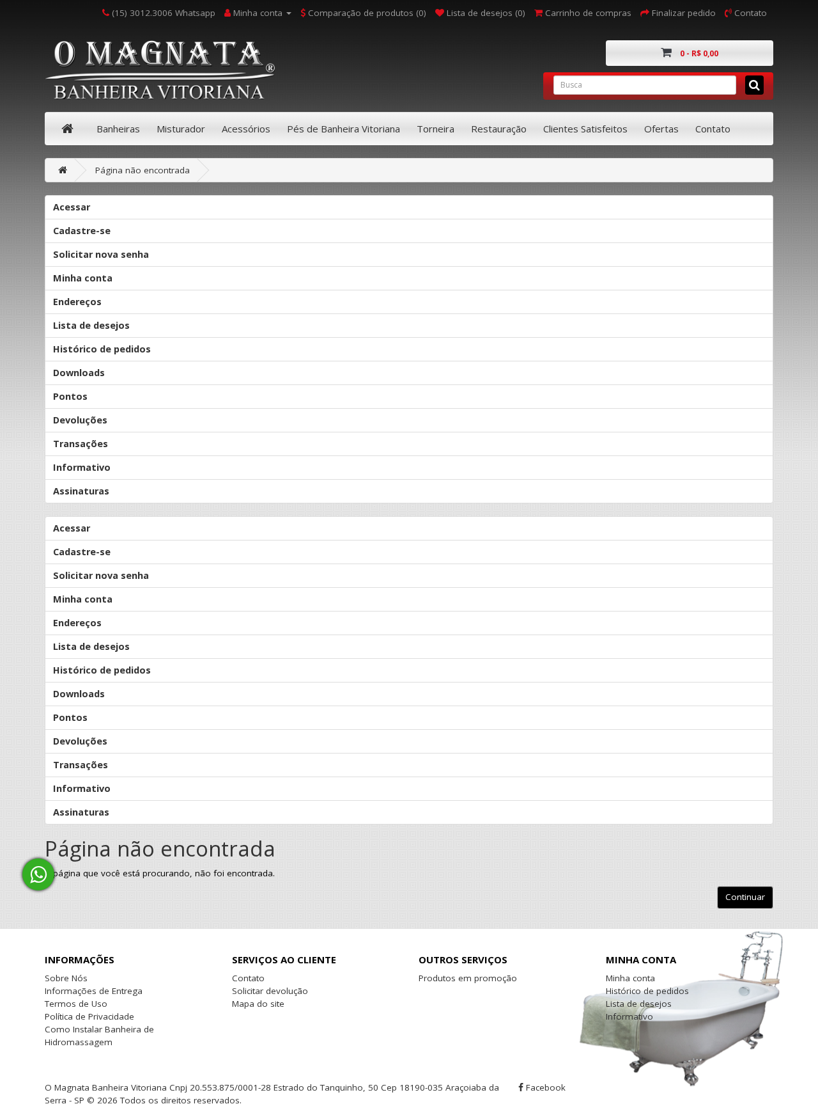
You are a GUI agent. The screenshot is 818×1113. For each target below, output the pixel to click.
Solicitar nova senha (101, 254)
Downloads (79, 373)
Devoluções (80, 420)
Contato (712, 128)
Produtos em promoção (468, 978)
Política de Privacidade (89, 1016)
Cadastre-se (82, 231)
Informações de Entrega (94, 991)
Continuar (745, 897)
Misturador (181, 128)
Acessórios (246, 128)
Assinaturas (81, 491)
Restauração (499, 128)
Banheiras (118, 128)
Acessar (71, 207)
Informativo (82, 467)
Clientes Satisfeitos (585, 128)
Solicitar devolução (270, 991)
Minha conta (82, 278)
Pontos (70, 396)
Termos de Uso (76, 1003)
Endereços (77, 302)
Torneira (435, 128)
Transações (80, 444)
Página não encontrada (142, 170)
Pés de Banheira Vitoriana (343, 128)
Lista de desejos (91, 325)
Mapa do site (258, 1003)
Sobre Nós (66, 978)
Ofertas (661, 128)
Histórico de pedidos (102, 349)
